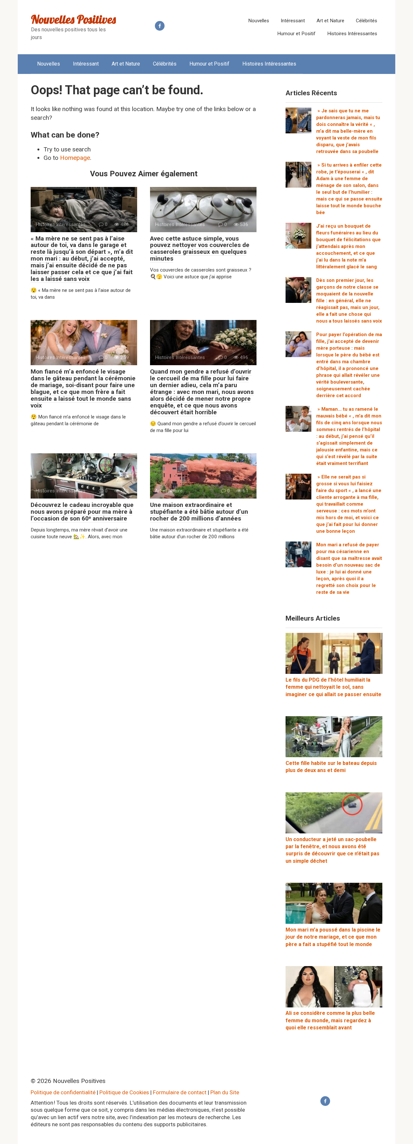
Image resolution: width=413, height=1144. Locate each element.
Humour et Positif (296, 33)
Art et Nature (330, 21)
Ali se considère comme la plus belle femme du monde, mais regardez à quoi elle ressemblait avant (330, 1020)
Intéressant (293, 21)
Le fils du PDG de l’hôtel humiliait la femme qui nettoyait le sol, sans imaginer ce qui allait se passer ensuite (333, 687)
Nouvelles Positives (73, 19)
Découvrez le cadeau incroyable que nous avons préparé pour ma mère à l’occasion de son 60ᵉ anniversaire (82, 511)
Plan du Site (224, 1092)
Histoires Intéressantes (352, 33)
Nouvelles (258, 21)
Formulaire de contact (179, 1092)
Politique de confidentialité (63, 1092)
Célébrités (366, 21)
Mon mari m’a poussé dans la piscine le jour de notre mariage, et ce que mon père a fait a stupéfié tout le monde (333, 937)
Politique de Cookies (124, 1092)
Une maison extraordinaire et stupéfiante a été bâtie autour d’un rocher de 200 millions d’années (199, 511)
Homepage (75, 157)
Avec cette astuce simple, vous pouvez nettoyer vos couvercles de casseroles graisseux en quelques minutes (199, 249)
